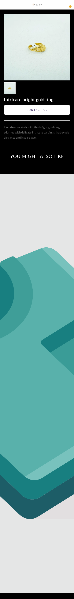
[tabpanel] (10, 88)
